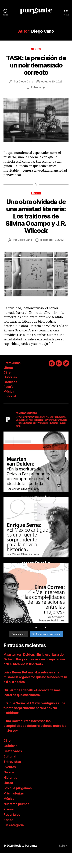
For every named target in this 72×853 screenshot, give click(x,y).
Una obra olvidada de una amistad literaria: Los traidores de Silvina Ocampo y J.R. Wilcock (36, 216)
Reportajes (11, 814)
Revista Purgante (26, 845)
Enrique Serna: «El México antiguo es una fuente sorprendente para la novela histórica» (34, 708)
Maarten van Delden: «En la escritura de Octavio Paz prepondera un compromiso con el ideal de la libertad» (34, 659)
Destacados (12, 751)
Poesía (8, 387)
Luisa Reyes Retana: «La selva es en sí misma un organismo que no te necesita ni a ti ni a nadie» (35, 677)
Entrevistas (11, 363)
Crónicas (10, 382)
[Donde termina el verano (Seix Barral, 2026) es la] (36, 595)
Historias (10, 377)
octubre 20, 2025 (52, 81)
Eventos (9, 767)
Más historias (13, 793)
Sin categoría (13, 825)
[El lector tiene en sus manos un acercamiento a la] (36, 464)
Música (8, 391)
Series (36, 49)
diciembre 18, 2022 (52, 239)
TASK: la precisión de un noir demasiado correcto (36, 65)
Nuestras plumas (16, 804)
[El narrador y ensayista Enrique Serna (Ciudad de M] (36, 530)
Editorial (9, 396)
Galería (9, 772)
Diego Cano (26, 81)
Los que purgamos (17, 788)
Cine (6, 372)
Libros (36, 193)
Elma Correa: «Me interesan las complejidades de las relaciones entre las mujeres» (34, 725)
